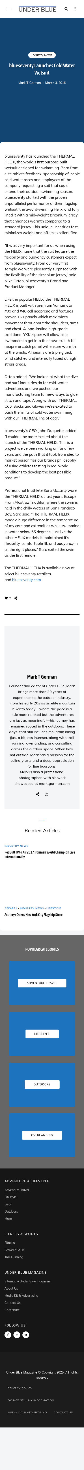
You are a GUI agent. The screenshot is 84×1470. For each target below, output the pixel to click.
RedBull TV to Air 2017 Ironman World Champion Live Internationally (39, 854)
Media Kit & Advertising (21, 1296)
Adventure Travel (16, 1190)
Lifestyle (53, 908)
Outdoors (11, 1211)
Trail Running (13, 1257)
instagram (16, 1334)
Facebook (7, 1334)
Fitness (9, 1243)
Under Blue (55, 686)
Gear (7, 1204)
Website (37, 794)
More (8, 1219)
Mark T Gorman (29, 83)
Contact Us (12, 1303)
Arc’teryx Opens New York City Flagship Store (33, 915)
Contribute (12, 1310)
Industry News (42, 55)
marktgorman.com (54, 783)
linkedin (25, 1334)
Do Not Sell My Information (31, 1400)
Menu (8, 8)
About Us (11, 1288)
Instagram (46, 794)
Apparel (10, 908)
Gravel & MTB (14, 1250)
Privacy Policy (20, 1388)
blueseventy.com (26, 579)
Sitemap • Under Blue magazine (27, 1281)
